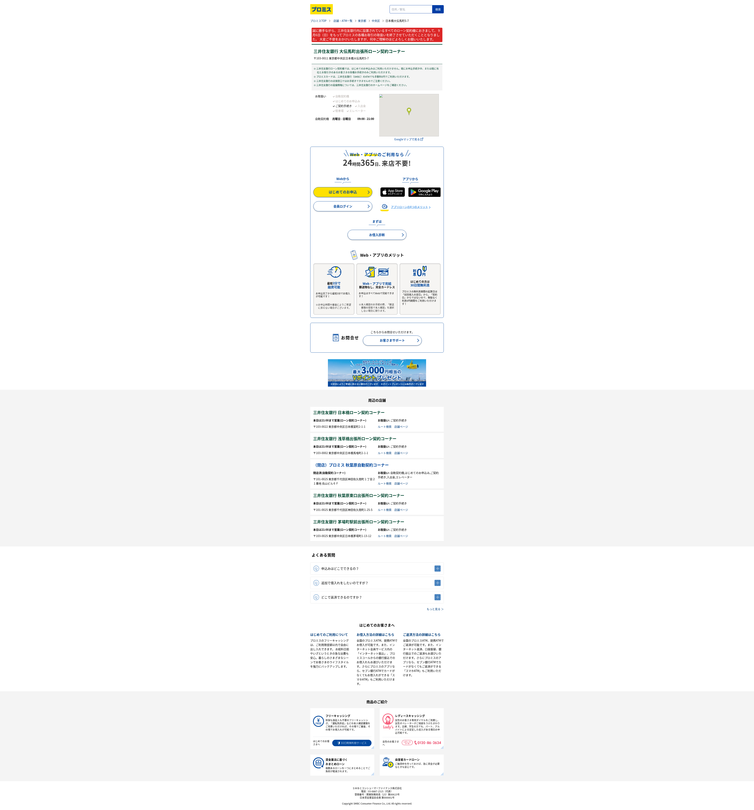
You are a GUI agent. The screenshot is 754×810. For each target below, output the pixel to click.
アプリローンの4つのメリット (409, 207)
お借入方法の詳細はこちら (375, 634)
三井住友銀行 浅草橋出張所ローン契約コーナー (354, 438)
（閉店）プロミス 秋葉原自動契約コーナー (351, 465)
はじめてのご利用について (329, 634)
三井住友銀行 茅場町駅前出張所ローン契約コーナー (358, 522)
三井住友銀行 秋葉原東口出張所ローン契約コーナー (358, 495)
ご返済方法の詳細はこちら (422, 634)
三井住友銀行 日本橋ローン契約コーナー (349, 412)
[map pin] (409, 111)
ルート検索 (385, 426)
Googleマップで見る (407, 139)
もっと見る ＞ (435, 609)
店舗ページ (401, 426)
